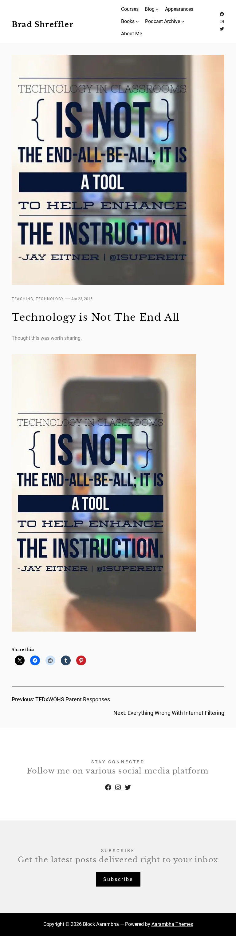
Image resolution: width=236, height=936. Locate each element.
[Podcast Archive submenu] (182, 21)
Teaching (22, 299)
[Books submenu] (137, 21)
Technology (50, 299)
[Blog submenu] (157, 9)
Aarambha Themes (172, 924)
